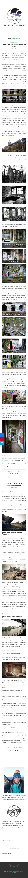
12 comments (18, 471)
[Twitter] (13, 29)
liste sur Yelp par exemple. (17, 732)
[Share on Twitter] (14, 474)
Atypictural (17, 717)
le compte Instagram (16, 827)
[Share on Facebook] (12, 474)
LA (19, 466)
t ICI (16, 466)
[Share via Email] (17, 474)
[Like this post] (10, 474)
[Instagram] (16, 29)
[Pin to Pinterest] (15, 474)
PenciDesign (14, 872)
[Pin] (2, 439)
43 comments (19, 747)
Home (3, 35)
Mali (16, 48)
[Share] (2, 435)
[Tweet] (2, 443)
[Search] (26, 2)
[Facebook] (11, 29)
